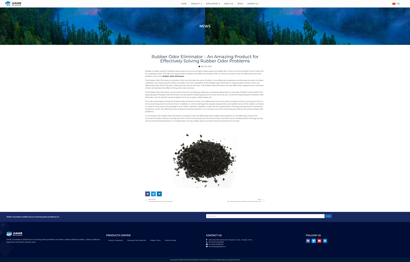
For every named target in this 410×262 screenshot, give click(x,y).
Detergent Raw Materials (136, 240)
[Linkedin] (325, 241)
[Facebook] (308, 241)
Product (195, 4)
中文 (398, 4)
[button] (147, 193)
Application (212, 4)
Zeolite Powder (170, 240)
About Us (228, 4)
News (240, 4)
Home (184, 4)
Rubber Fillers (155, 240)
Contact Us (252, 4)
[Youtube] (319, 241)
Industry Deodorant (115, 240)
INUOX (238, 260)
